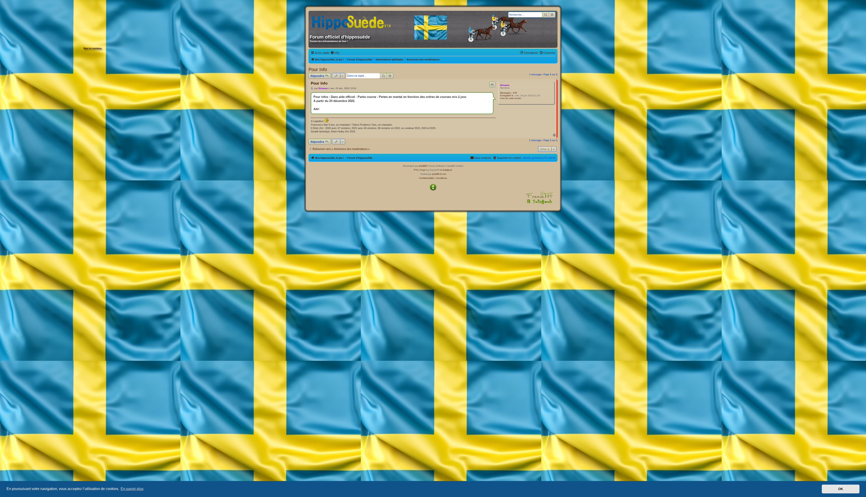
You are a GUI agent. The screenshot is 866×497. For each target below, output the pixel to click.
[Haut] (433, 187)
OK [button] (840, 489)
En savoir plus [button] (132, 489)
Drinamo (504, 85)
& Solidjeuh (446, 170)
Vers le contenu (92, 48)
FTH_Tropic (420, 170)
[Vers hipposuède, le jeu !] (353, 21)
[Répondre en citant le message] (492, 84)
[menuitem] (334, 52)
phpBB (422, 166)
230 (515, 93)
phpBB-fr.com (439, 174)
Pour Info (318, 69)
